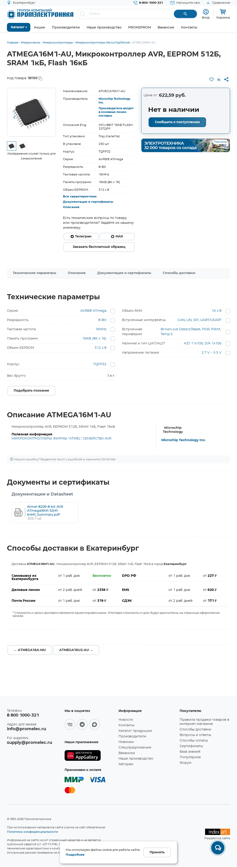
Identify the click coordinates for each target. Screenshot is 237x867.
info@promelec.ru (26, 729)
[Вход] (206, 12)
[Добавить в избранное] (211, 79)
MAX (119, 236)
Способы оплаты (194, 740)
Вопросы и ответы (195, 735)
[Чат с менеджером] (217, 847)
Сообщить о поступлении (177, 122)
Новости (125, 719)
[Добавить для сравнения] (219, 79)
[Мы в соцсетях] (70, 724)
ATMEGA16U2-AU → (76, 650)
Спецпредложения (134, 747)
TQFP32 (99, 364)
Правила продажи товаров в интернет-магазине (204, 722)
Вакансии (126, 753)
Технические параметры (34, 273)
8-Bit (102, 320)
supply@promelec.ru (29, 743)
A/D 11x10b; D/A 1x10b (202, 343)
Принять (157, 852)
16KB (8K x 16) (94, 338)
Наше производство (135, 758)
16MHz (100, 329)
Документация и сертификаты (88, 201)
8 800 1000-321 (23, 715)
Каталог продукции (135, 731)
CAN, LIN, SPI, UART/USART (199, 320)
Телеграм (83, 236)
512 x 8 (100, 347)
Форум (185, 762)
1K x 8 (216, 310)
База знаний (190, 751)
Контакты (126, 725)
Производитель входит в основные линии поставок (116, 112)
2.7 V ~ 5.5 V (211, 352)
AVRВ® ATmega (93, 310)
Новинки (126, 742)
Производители (132, 736)
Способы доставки (179, 273)
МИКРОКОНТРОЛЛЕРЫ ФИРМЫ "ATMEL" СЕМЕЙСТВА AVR (61, 438)
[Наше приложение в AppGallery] (90, 755)
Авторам (125, 764)
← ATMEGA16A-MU (30, 650)
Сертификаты (191, 746)
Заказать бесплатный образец (99, 247)
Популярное (190, 757)
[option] (31, 112)
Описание (71, 207)
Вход (206, 17)
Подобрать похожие (31, 390)
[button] (14, 117)
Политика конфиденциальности (32, 831)
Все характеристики (80, 196)
